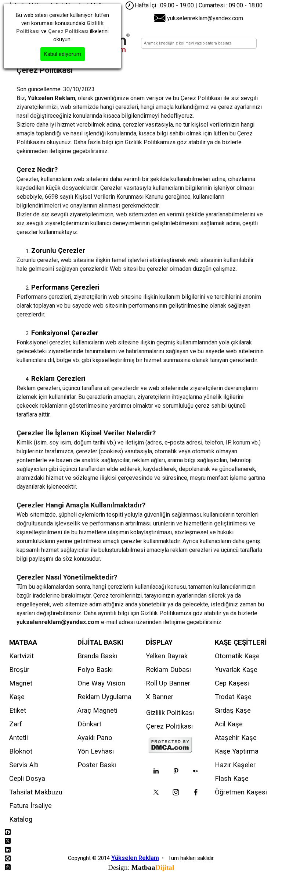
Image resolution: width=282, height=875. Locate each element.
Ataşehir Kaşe (236, 738)
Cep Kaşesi (232, 683)
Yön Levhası (95, 751)
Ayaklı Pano (94, 738)
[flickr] (196, 771)
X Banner (159, 697)
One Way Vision (101, 683)
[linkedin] (156, 771)
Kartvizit (21, 656)
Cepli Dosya (27, 779)
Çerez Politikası (169, 726)
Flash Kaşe (232, 779)
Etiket (17, 710)
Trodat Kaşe (233, 697)
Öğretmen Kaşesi (241, 792)
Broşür (19, 670)
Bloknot (20, 751)
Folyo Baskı (95, 670)
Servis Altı (24, 765)
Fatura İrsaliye (30, 806)
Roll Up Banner (168, 683)
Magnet (20, 683)
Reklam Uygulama (104, 697)
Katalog (20, 819)
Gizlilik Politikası (170, 713)
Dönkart (89, 724)
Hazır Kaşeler (235, 765)
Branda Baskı (97, 656)
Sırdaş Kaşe (233, 710)
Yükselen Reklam (135, 857)
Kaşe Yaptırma (236, 751)
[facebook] (196, 792)
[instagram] (176, 792)
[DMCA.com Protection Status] (170, 750)
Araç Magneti (97, 710)
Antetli (18, 738)
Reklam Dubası (168, 670)
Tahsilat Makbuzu (35, 792)
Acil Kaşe (229, 724)
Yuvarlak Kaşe (236, 670)
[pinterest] (176, 771)
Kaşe (17, 697)
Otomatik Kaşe (237, 656)
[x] (156, 792)
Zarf (15, 724)
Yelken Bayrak (167, 656)
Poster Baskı (96, 765)
